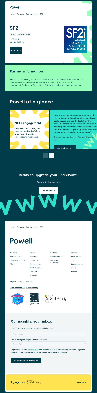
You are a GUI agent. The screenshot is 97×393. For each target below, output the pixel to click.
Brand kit (33, 275)
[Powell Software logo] (15, 7)
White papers (76, 256)
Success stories (77, 264)
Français (21, 281)
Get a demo (47, 190)
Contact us (34, 260)
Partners (20, 14)
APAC (13, 34)
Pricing (12, 264)
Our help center (36, 268)
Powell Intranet (16, 256)
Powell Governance (17, 260)
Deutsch (29, 281)
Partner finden (31, 14)
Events (73, 268)
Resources (75, 253)
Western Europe (24, 34)
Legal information (17, 288)
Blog (72, 260)
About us (33, 256)
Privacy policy (32, 288)
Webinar (74, 272)
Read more (81, 382)
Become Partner (56, 256)
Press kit (33, 272)
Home (12, 14)
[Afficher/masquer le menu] (85, 7)
